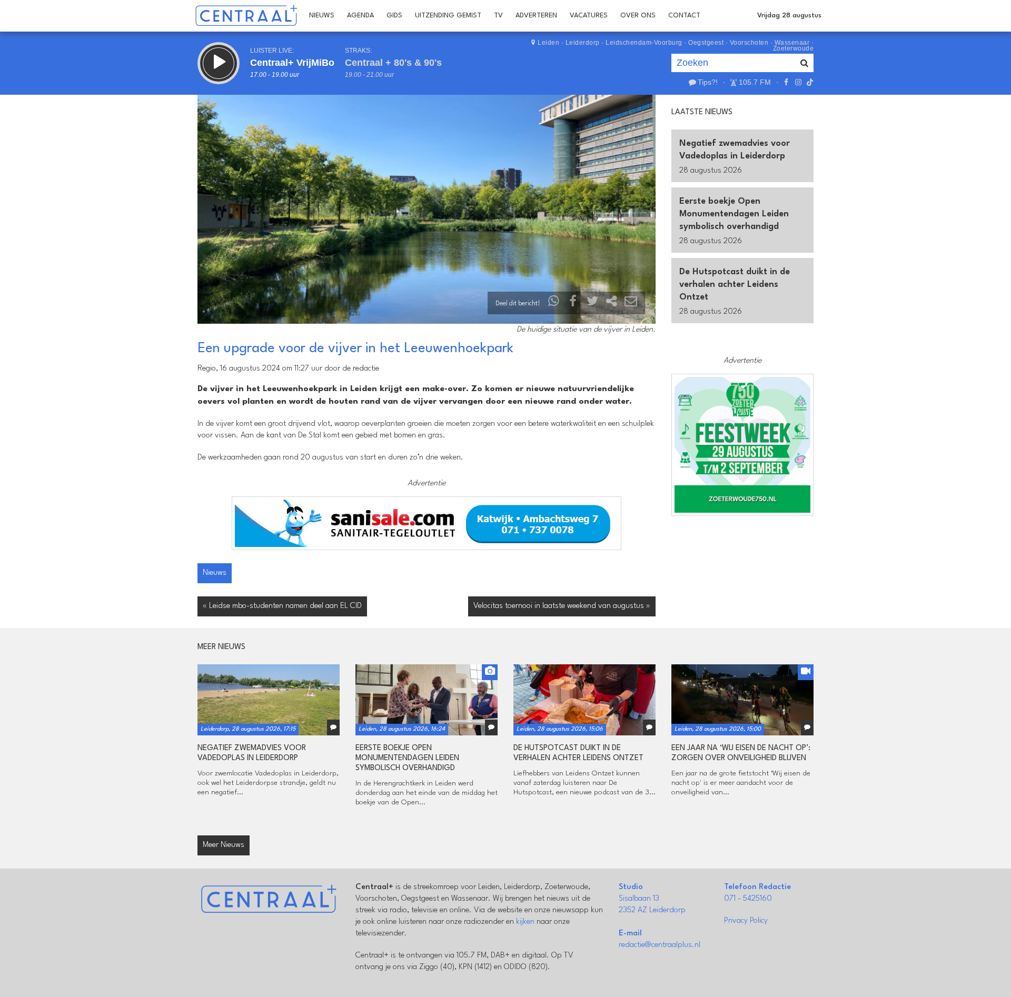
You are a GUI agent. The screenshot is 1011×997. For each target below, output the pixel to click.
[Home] (246, 16)
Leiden (548, 42)
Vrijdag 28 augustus (789, 15)
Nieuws (321, 15)
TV (498, 15)
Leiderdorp (583, 42)
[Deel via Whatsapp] (554, 303)
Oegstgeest (705, 42)
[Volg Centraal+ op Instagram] (798, 82)
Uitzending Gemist (448, 15)
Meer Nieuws (223, 845)
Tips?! (708, 82)
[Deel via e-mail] (631, 303)
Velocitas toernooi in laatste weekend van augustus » (561, 606)
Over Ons (638, 15)
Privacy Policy (746, 921)
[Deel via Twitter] (592, 303)
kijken (525, 922)
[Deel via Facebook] (573, 303)
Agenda (360, 15)
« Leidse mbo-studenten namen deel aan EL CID (282, 606)
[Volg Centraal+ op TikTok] (809, 82)
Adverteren (536, 15)
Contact (684, 15)
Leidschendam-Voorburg (644, 42)
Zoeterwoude (793, 48)
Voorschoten (749, 42)
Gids (394, 15)
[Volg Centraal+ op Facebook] (786, 82)
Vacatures (589, 15)
